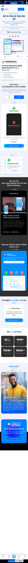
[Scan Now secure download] (10, 36)
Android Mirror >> (15, 231)
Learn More (14, 170)
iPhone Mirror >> (6, 231)
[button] (11, 189)
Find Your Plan (14, 438)
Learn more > (14, 141)
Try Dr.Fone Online (14, 561)
